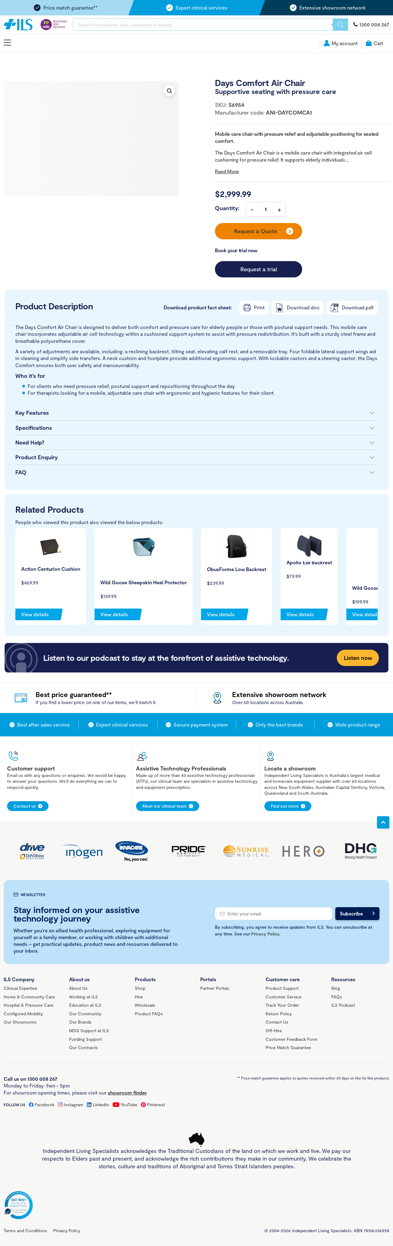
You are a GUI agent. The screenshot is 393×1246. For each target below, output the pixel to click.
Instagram (73, 1104)
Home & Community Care (29, 996)
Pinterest (156, 1104)
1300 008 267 (374, 24)
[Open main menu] (7, 43)
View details (35, 614)
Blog (335, 988)
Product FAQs (149, 1013)
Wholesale (145, 1005)
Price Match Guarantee (288, 1047)
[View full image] (169, 90)
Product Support (282, 988)
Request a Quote (255, 231)
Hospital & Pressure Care (28, 1005)
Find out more (285, 806)
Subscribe (351, 913)
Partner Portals (214, 988)
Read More (227, 171)
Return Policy (279, 1013)
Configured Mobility (23, 1013)
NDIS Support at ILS (89, 1030)
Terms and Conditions (25, 1230)
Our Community (85, 1013)
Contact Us (277, 1022)
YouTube (129, 1104)
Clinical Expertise (20, 988)
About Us (78, 988)
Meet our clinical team (164, 806)
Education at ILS (85, 1005)
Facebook (44, 1104)
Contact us (25, 806)
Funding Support (85, 1039)
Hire (139, 996)
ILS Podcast (343, 1005)
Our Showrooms (20, 1022)
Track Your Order (282, 1005)
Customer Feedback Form (291, 1039)
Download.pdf (358, 307)
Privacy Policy (265, 933)
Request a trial (258, 269)
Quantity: (227, 208)
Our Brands (80, 1022)
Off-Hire (274, 1030)
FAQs (336, 996)
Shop (140, 988)
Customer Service (284, 996)
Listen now (358, 657)
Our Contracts (83, 1047)
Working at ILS (83, 996)
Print (259, 307)
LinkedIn (101, 1104)
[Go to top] (383, 822)
